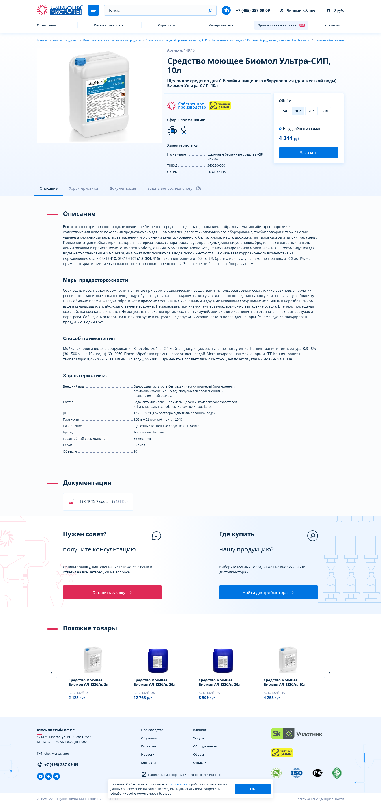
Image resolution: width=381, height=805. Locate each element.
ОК (252, 788)
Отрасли (164, 25)
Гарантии (148, 746)
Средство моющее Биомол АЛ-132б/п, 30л (154, 682)
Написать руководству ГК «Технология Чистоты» (185, 775)
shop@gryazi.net (56, 753)
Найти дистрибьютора (265, 592)
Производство (152, 730)
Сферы (198, 754)
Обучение (149, 738)
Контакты (332, 25)
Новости (147, 754)
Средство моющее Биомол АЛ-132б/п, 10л (284, 682)
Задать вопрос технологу (170, 188)
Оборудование (205, 746)
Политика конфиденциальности (319, 799)
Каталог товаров (107, 25)
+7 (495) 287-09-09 (253, 10)
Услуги (198, 738)
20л (311, 111)
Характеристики (83, 188)
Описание (49, 188)
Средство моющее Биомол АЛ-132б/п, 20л (219, 682)
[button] (210, 10)
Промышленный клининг (278, 25)
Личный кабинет (302, 10)
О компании (46, 25)
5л (285, 111)
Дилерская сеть (221, 25)
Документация (123, 188)
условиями (179, 784)
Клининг (199, 730)
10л (298, 111)
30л (325, 111)
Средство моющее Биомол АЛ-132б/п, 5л (88, 682)
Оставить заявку (108, 592)
